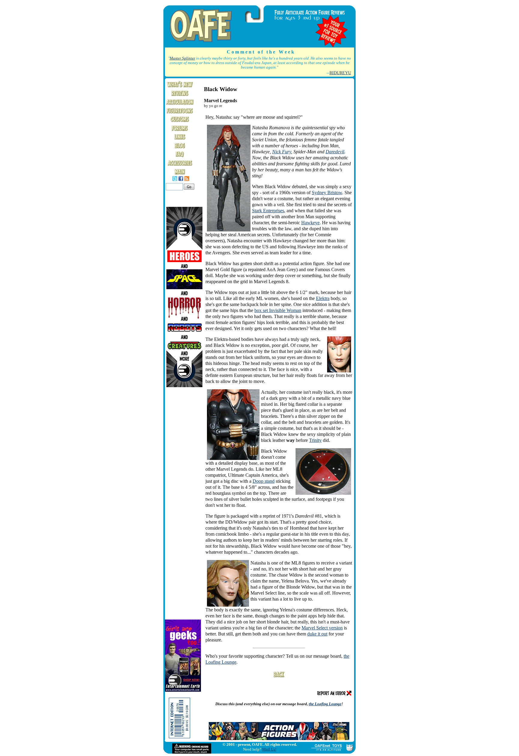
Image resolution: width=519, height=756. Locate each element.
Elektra (322, 298)
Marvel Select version (322, 627)
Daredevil (335, 151)
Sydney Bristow (327, 192)
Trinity (315, 440)
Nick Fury (281, 151)
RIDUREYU (340, 72)
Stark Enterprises (268, 210)
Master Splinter (182, 58)
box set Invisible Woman (277, 310)
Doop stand (264, 481)
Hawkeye (310, 222)
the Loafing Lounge (325, 704)
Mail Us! (269, 749)
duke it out (317, 633)
